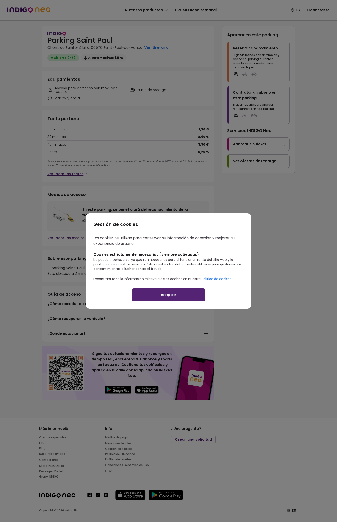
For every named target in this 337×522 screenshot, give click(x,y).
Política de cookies (216, 279)
